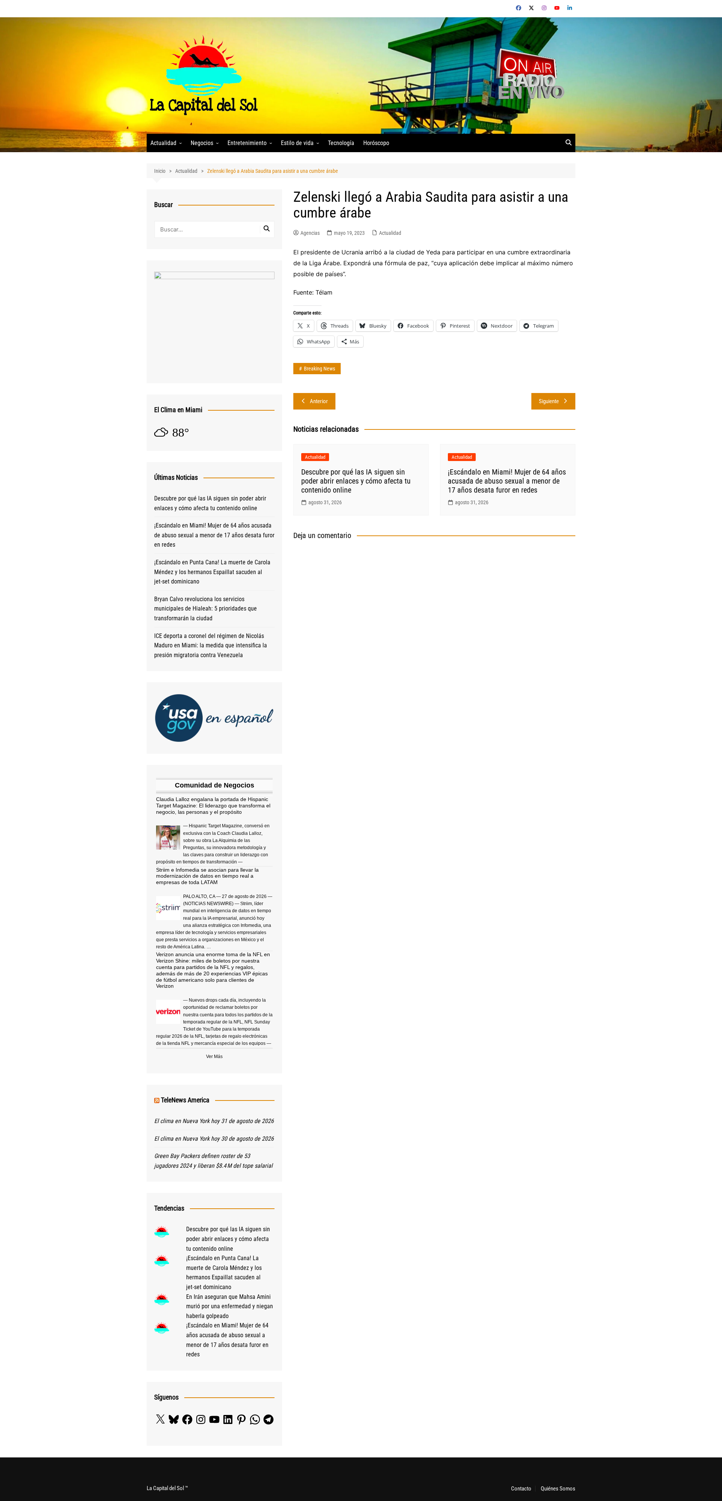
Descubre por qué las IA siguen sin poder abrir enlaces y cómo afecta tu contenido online (356, 480)
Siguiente (549, 401)
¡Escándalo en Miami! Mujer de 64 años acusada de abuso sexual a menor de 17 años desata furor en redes (507, 480)
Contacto (521, 1489)
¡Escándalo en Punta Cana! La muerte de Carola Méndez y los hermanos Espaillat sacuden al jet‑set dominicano (212, 572)
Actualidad (163, 143)
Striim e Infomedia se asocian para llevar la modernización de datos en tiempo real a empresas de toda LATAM (207, 876)
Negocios (202, 143)
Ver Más (214, 1056)
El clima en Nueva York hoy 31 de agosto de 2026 (214, 1121)
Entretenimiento (247, 143)
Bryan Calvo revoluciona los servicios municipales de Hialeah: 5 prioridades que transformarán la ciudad (205, 609)
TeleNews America (185, 1100)
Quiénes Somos (558, 1489)
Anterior (319, 401)
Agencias (310, 233)
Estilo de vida (297, 143)
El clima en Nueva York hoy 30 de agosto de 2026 (214, 1138)
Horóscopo (376, 143)
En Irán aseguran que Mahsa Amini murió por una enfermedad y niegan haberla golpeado (229, 1306)
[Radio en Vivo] (527, 75)
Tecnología (341, 143)
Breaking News (319, 369)
